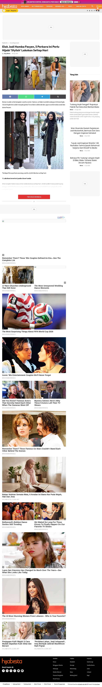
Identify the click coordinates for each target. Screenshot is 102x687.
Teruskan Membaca (34, 197)
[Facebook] (87, 11)
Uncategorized (14, 43)
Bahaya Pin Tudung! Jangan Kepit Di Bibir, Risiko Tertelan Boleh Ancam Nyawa (85, 160)
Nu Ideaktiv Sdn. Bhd (82, 684)
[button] (92, 6)
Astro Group (97, 684)
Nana (71, 109)
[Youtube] (96, 11)
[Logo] (9, 6)
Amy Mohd (7, 53)
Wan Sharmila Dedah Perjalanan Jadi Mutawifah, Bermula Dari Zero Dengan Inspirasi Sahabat (85, 130)
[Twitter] (92, 11)
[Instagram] (89, 11)
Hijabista (4, 43)
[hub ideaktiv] (97, 5)
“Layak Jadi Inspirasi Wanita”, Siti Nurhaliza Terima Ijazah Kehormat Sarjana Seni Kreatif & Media (85, 145)
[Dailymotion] (99, 11)
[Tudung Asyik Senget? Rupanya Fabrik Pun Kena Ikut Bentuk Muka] (85, 91)
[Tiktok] (94, 11)
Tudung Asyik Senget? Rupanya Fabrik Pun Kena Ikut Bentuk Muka (84, 105)
